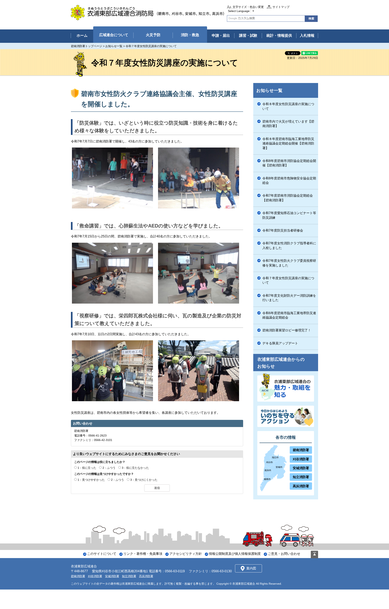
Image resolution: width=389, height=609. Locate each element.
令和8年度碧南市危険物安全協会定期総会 (289, 180)
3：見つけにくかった (143, 479)
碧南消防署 (301, 450)
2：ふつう (109, 467)
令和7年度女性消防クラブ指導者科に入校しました (289, 245)
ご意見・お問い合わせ (284, 553)
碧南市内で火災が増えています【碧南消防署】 (288, 124)
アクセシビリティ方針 (185, 553)
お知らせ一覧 (113, 46)
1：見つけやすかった (91, 479)
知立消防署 (301, 477)
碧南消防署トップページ (86, 46)
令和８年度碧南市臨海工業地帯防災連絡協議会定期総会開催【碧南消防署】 (288, 143)
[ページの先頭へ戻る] (314, 554)
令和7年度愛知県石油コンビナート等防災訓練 (289, 215)
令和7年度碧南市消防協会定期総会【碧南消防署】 (287, 198)
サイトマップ (281, 7)
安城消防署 (301, 468)
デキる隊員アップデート (280, 343)
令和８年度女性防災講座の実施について (288, 106)
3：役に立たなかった (135, 467)
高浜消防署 (301, 486)
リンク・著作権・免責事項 (142, 553)
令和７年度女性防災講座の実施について (288, 280)
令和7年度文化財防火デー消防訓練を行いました (289, 298)
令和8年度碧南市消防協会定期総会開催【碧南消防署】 (289, 163)
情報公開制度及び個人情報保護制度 (235, 553)
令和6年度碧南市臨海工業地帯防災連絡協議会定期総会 (289, 315)
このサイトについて (101, 553)
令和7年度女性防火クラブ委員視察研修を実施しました (289, 263)
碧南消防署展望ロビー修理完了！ (286, 330)
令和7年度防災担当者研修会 (282, 230)
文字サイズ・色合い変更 (248, 7)
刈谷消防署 (301, 459)
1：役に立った (87, 467)
